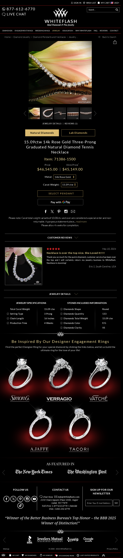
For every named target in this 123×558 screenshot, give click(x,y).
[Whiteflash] (60, 17)
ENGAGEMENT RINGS (24, 30)
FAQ (95, 30)
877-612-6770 (21, 9)
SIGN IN (77, 3)
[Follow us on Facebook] (6, 501)
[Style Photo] (86, 113)
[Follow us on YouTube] (34, 501)
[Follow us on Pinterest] (20, 501)
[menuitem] (7, 31)
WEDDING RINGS (42, 30)
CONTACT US (60, 489)
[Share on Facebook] (46, 211)
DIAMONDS (7, 30)
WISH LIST (91, 3)
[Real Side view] (73, 113)
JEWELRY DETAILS (52, 124)
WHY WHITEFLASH (83, 30)
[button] (4, 14)
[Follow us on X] (13, 501)
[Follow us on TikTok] (20, 508)
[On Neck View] (34, 113)
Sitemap (6, 549)
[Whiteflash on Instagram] (65, 211)
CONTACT (114, 30)
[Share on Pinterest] (59, 213)
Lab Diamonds (78, 132)
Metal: (48, 176)
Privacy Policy (112, 549)
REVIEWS (104, 30)
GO (116, 503)
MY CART (105, 3)
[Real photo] (47, 113)
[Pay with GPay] (60, 202)
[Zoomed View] (60, 113)
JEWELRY (56, 30)
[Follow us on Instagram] (27, 501)
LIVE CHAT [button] (16, 14)
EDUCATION (68, 30)
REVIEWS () (71, 124)
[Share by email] (72, 211)
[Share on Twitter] (52, 211)
